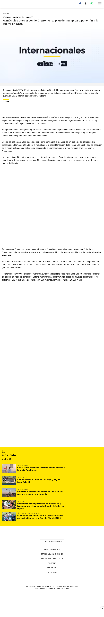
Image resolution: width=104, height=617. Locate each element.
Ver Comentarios (54, 541)
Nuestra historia (52, 550)
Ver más (52, 469)
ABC (6, 4)
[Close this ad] (102, 608)
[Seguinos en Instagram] (58, 593)
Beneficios (52, 568)
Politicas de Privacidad (52, 559)
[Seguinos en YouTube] (54, 593)
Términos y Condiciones (52, 554)
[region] (52, 614)
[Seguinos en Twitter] (49, 593)
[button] (99, 4)
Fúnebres (52, 563)
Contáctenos (52, 572)
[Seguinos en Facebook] (45, 593)
